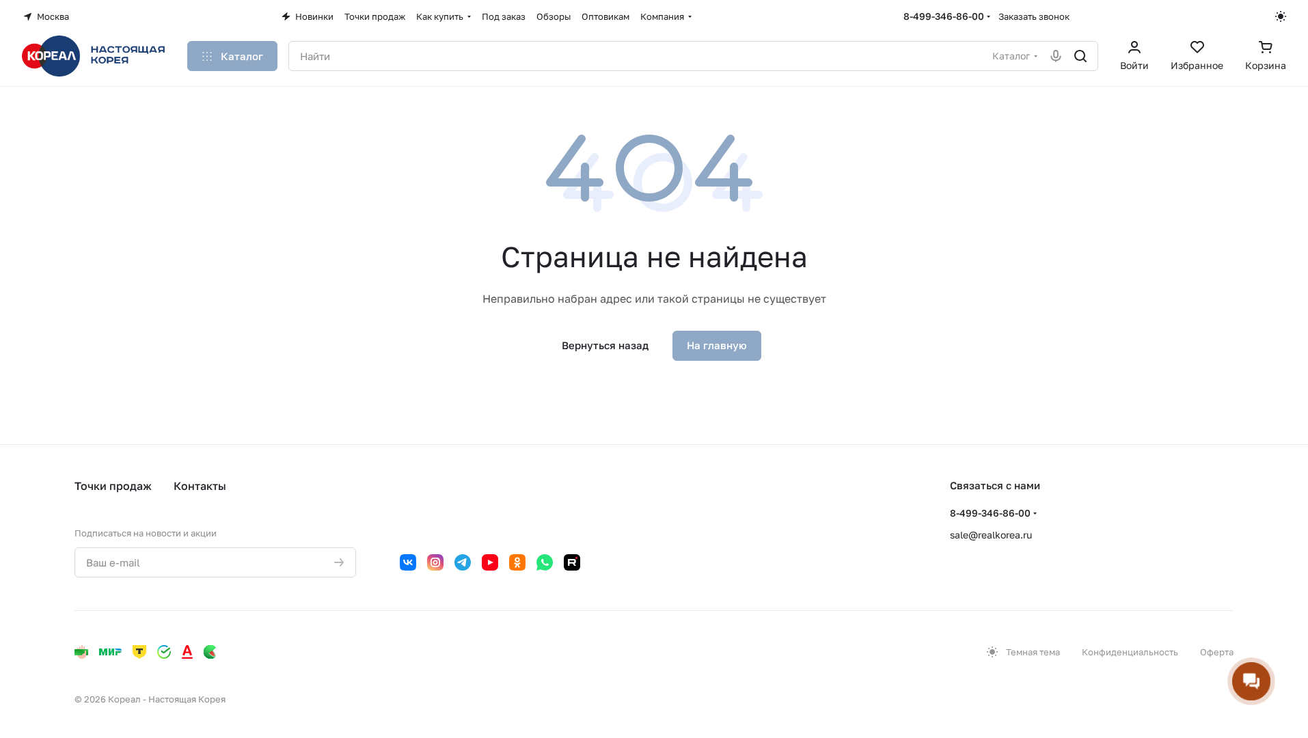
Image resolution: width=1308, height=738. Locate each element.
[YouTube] (490, 562)
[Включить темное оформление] (1280, 16)
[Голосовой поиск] (1056, 56)
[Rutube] (572, 562)
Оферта (1217, 651)
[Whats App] (544, 562)
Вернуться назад (605, 345)
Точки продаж (113, 486)
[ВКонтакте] (408, 562)
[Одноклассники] (517, 562)
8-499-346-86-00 (943, 16)
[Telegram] (462, 562)
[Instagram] (435, 562)
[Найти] (1080, 56)
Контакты (200, 486)
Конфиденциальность (1130, 651)
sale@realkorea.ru (991, 535)
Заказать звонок (1033, 16)
